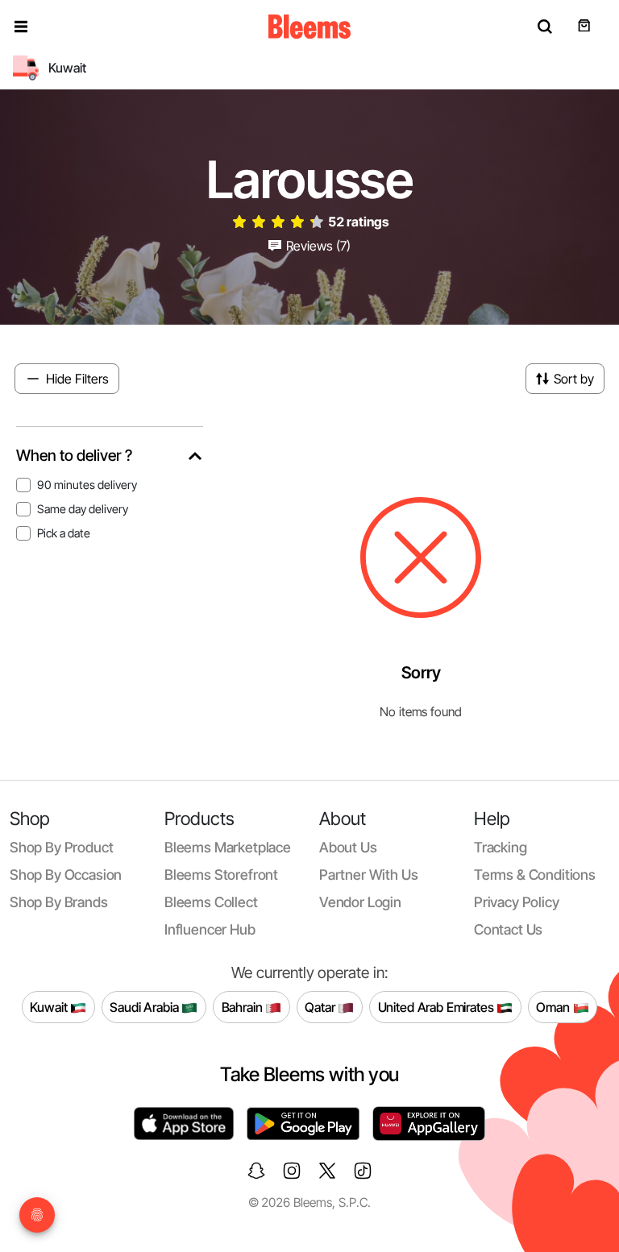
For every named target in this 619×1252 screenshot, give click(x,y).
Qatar (321, 1006)
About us (348, 847)
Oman (554, 1006)
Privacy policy (516, 901)
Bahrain (244, 1006)
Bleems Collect (211, 901)
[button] (21, 26)
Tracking (500, 847)
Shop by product (61, 847)
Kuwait (50, 1006)
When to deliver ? (74, 455)
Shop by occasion (66, 874)
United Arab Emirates (437, 1006)
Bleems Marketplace (227, 847)
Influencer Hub (209, 929)
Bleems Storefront (221, 874)
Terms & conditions (535, 874)
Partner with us (368, 874)
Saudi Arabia (145, 1006)
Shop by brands (59, 901)
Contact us (508, 929)
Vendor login (360, 901)
